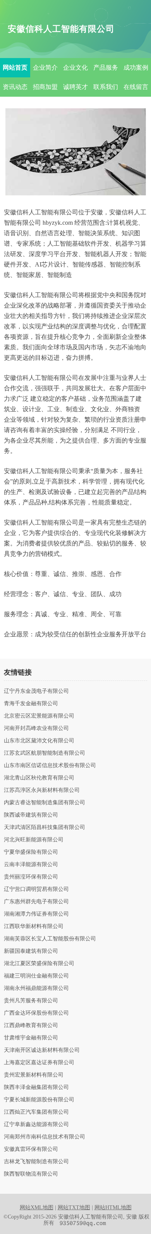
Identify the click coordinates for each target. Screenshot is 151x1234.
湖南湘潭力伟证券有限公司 (36, 914)
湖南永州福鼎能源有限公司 (36, 988)
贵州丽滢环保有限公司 (31, 877)
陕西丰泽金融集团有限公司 (36, 1087)
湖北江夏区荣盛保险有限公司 (39, 963)
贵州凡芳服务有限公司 (31, 1000)
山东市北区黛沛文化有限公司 (39, 740)
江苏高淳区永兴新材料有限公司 (42, 790)
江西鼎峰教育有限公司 (31, 1025)
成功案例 (136, 67)
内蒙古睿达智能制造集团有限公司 (44, 802)
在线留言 (136, 87)
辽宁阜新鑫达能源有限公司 (36, 1124)
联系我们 (105, 87)
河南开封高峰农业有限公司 (36, 728)
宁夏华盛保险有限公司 (31, 852)
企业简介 (45, 67)
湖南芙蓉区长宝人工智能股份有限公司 (50, 939)
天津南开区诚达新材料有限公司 (42, 1050)
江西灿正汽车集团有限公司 (36, 1112)
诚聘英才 (75, 87)
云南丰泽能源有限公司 (31, 864)
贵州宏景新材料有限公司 (33, 1075)
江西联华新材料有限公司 (33, 926)
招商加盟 (45, 87)
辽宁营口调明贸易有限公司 (36, 889)
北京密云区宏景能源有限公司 (39, 716)
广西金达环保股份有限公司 (36, 1013)
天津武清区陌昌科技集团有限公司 (44, 827)
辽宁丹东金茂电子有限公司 (36, 691)
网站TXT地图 (74, 1207)
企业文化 (75, 67)
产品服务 (105, 67)
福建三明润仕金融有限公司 (36, 976)
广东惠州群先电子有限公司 (36, 901)
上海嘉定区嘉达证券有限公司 (39, 1062)
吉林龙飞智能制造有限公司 (36, 1161)
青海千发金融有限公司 (31, 703)
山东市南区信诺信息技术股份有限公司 (50, 765)
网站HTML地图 (113, 1207)
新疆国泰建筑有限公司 (31, 951)
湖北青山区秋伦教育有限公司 (39, 778)
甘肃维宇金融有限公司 (31, 1038)
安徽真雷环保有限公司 (31, 1149)
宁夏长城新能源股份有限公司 (39, 1099)
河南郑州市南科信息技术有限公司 (44, 1137)
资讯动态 (15, 87)
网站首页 (15, 67)
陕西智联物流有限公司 (31, 1174)
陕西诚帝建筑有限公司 (31, 815)
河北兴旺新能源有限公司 (33, 840)
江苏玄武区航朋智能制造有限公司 (44, 753)
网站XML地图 (36, 1207)
